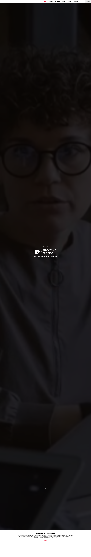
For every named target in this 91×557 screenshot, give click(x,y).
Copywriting (57, 1)
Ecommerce (70, 1)
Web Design (63, 1)
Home (45, 1)
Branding (76, 1)
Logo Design (50, 1)
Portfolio (81, 1)
